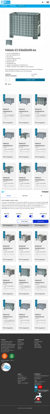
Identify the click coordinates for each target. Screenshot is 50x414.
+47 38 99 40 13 (41, 381)
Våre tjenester (21, 344)
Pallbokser (13, 5)
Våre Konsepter (21, 343)
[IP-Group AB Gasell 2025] (38, 397)
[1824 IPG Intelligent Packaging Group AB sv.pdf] (8, 356)
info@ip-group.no (38, 383)
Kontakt (19, 348)
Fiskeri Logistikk (37, 345)
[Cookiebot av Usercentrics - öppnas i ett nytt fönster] (43, 192)
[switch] (19, 216)
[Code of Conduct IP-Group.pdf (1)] (6, 366)
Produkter (4, 5)
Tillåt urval (24, 221)
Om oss (19, 345)
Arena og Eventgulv (38, 341)
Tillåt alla (41, 221)
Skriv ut (9, 84)
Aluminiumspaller (37, 347)
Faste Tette (21, 5)
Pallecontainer (37, 344)
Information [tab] (25, 195)
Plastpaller (36, 343)
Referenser (20, 347)
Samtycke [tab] (8, 195)
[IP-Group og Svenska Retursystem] (41, 390)
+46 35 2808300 (24, 383)
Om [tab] (41, 195)
